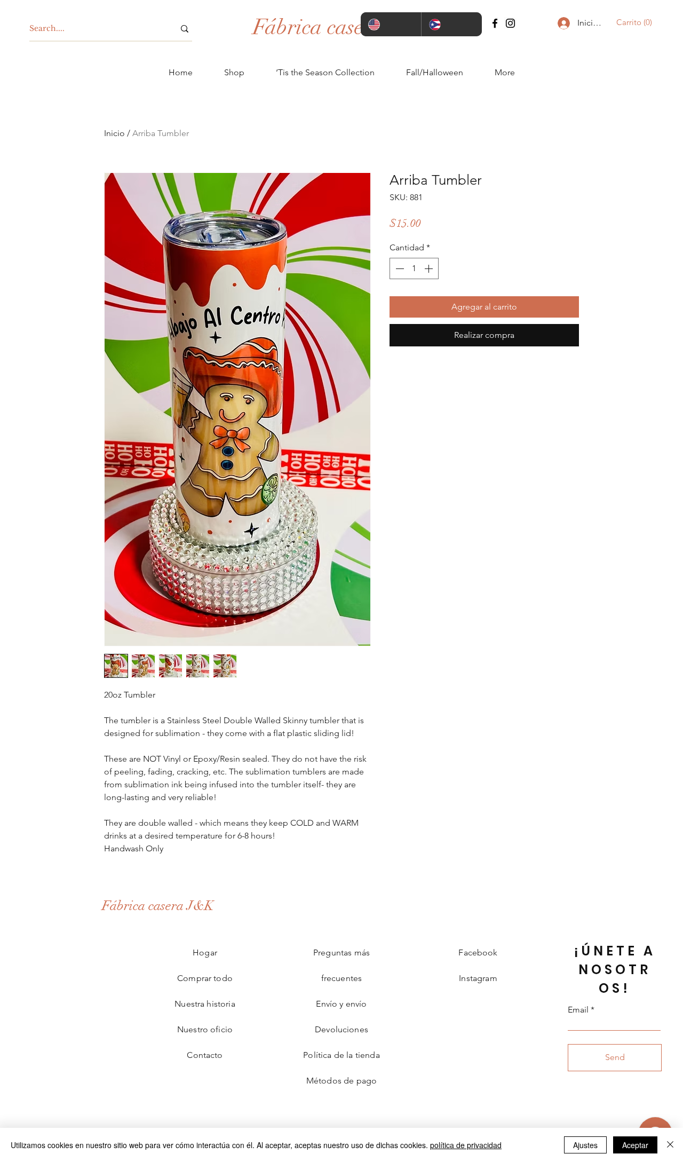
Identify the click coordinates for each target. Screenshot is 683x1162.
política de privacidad (466, 1145)
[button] (631, 22)
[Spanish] (451, 24)
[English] (391, 24)
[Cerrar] (670, 1144)
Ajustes (585, 1145)
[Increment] (429, 268)
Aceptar (635, 1145)
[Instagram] (510, 23)
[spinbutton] (414, 268)
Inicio (114, 133)
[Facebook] (495, 23)
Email (578, 1010)
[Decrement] (398, 268)
